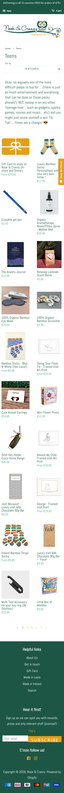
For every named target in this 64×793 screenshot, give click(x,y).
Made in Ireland (32, 684)
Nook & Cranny (36, 772)
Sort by (8, 63)
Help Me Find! (61, 170)
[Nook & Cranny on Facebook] (29, 758)
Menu (8, 10)
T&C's (32, 731)
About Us (32, 658)
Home (8, 48)
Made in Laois (32, 677)
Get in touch (32, 664)
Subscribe (45, 739)
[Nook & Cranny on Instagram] (35, 758)
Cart (59, 10)
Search (32, 690)
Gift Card (32, 671)
